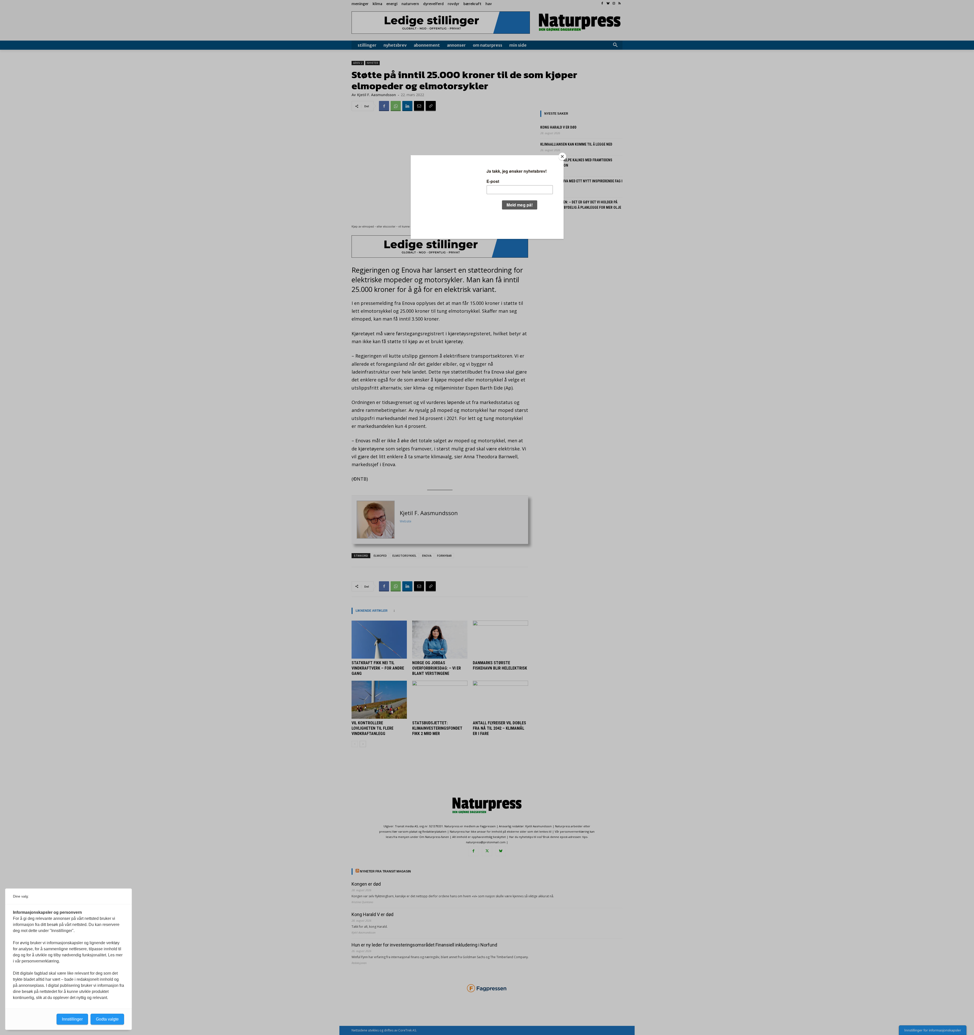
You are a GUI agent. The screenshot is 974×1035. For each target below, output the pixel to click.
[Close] (562, 156)
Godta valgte (107, 1019)
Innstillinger (72, 1019)
